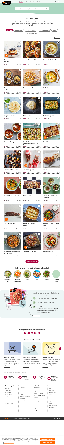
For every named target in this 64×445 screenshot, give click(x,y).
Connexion (37, 315)
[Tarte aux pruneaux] (32, 245)
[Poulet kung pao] (51, 245)
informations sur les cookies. (9, 443)
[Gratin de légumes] (51, 108)
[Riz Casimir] (51, 81)
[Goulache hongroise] (12, 135)
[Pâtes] (27, 276)
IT (59, 418)
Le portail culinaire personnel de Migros (12, 372)
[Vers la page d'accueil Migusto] (6, 2)
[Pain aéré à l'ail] (32, 81)
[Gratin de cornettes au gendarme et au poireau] (32, 135)
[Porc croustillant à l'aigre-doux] (51, 217)
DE (55, 418)
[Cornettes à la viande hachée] (12, 81)
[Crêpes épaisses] (12, 108)
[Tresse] (51, 162)
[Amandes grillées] (32, 162)
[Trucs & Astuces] (51, 355)
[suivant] (60, 348)
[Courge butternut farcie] (32, 53)
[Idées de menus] (12, 355)
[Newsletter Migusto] (32, 355)
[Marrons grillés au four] (12, 162)
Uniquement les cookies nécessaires (47, 439)
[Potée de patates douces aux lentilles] (12, 245)
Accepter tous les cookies (47, 442)
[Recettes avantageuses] (17, 276)
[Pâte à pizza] (32, 108)
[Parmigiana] (51, 135)
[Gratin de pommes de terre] (32, 217)
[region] (32, 440)
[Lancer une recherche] (55, 1)
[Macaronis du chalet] (51, 53)
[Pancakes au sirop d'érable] (12, 53)
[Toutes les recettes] (56, 276)
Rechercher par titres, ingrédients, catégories (32, 8)
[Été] (37, 276)
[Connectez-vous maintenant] (58, 1)
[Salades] (46, 276)
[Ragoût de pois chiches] (12, 189)
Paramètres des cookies (39, 406)
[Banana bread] (32, 189)
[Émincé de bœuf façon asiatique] (51, 189)
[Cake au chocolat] (12, 217)
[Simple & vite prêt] (8, 276)
